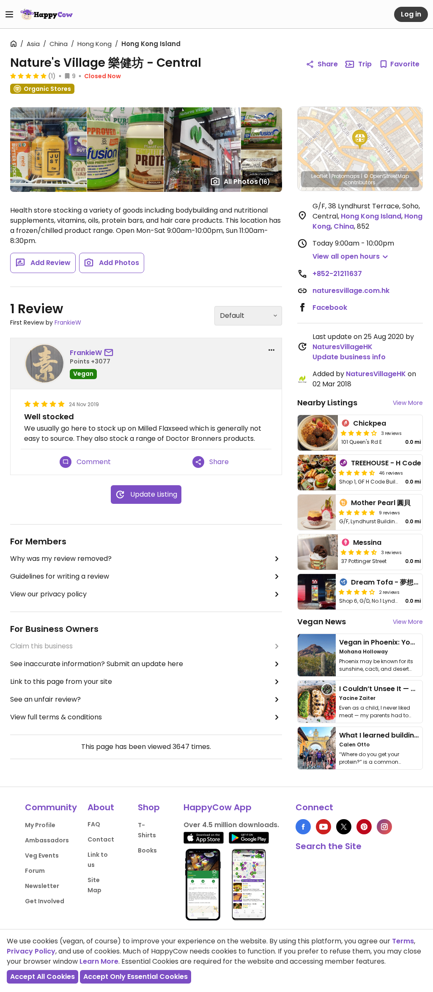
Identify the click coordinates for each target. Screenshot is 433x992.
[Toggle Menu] (9, 14)
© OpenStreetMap (386, 176)
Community (51, 807)
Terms (403, 941)
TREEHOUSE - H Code (386, 463)
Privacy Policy (31, 951)
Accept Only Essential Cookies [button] (135, 976)
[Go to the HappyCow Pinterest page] (364, 826)
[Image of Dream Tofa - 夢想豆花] (317, 591)
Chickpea (369, 423)
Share (328, 64)
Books (147, 850)
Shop (149, 807)
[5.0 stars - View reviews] (28, 75)
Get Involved (44, 901)
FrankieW (68, 322)
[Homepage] (46, 14)
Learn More (98, 961)
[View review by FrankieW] (44, 363)
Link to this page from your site (61, 681)
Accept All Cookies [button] (42, 976)
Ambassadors (47, 840)
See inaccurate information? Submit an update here (96, 664)
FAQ (94, 824)
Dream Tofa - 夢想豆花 (389, 582)
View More (408, 403)
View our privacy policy (48, 594)
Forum (35, 870)
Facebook (329, 307)
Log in (411, 14)
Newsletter (42, 886)
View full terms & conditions (56, 717)
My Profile (40, 825)
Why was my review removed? (61, 558)
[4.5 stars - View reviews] (357, 472)
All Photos (247, 181)
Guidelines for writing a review (59, 576)
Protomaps (346, 176)
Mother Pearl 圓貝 (381, 503)
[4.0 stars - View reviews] (357, 592)
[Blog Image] (317, 655)
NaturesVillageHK (342, 347)
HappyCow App (218, 807)
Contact (101, 839)
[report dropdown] (271, 350)
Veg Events (42, 855)
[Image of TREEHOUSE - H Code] (317, 472)
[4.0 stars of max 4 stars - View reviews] (359, 433)
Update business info (349, 357)
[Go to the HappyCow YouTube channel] (323, 826)
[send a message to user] (110, 353)
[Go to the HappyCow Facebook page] (303, 826)
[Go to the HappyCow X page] (343, 826)
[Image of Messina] (318, 552)
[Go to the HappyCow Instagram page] (384, 826)
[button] (359, 139)
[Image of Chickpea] (318, 433)
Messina (367, 542)
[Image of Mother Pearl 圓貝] (317, 512)
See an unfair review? (45, 699)
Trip (365, 64)
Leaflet (319, 176)
